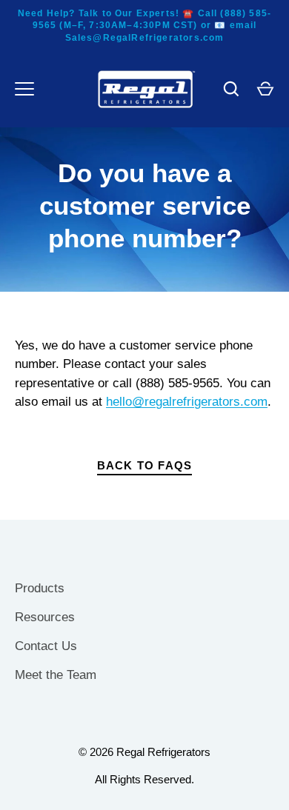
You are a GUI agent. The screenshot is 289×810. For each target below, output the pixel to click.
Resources (45, 617)
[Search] (231, 89)
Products (39, 588)
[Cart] (265, 89)
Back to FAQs (144, 466)
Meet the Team (55, 675)
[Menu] (24, 89)
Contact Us (46, 646)
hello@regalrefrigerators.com (187, 402)
